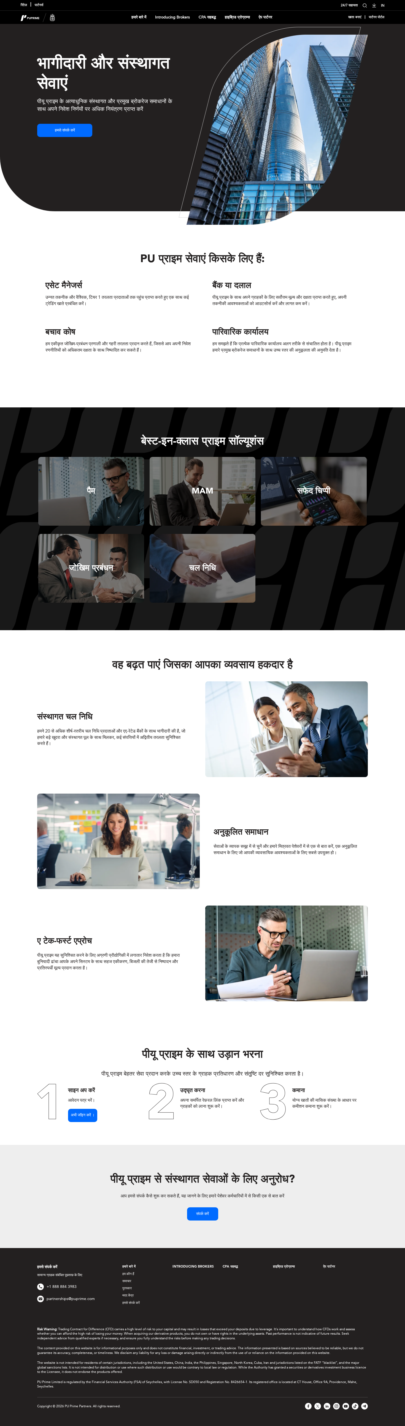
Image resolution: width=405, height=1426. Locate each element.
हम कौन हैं (128, 1274)
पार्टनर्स (39, 5)
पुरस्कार (127, 1288)
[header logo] (38, 17)
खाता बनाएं (354, 17)
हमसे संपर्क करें (65, 130)
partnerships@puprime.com (71, 1298)
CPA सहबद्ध (207, 17)
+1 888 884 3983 (62, 1286)
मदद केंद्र (128, 1295)
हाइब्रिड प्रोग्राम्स (237, 17)
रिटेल (24, 5)
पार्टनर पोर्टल (376, 17)
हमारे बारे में (138, 17)
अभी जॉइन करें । (82, 1115)
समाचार (126, 1281)
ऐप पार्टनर (265, 17)
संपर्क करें (202, 1214)
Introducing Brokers (172, 17)
